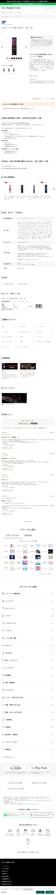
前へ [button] (2, 47)
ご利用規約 (4, 873)
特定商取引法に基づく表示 (7, 884)
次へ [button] (26, 47)
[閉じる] (53, 888)
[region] (28, 890)
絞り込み (33, 423)
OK (40, 892)
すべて (3, 12)
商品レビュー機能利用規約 (39, 427)
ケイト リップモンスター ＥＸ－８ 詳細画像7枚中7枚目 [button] (21, 58)
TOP (2, 16)
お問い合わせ (4, 871)
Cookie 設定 (3, 892)
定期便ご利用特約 (5, 876)
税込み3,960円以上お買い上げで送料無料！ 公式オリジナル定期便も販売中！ (28, 1)
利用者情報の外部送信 (6, 881)
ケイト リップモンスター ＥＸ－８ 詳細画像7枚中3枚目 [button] (12, 58)
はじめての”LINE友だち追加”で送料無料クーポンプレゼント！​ (28, 3)
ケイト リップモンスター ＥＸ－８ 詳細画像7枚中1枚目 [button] (7, 58)
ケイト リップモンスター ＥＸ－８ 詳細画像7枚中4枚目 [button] (14, 58)
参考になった (8, 447)
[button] (54, 189)
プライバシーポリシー (28, 889)
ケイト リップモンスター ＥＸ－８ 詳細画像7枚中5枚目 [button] (16, 58)
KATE (6, 16)
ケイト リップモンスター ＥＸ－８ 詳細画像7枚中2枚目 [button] (10, 58)
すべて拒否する (50, 892)
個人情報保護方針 (5, 878)
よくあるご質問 (5, 868)
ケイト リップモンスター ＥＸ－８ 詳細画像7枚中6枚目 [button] (19, 58)
